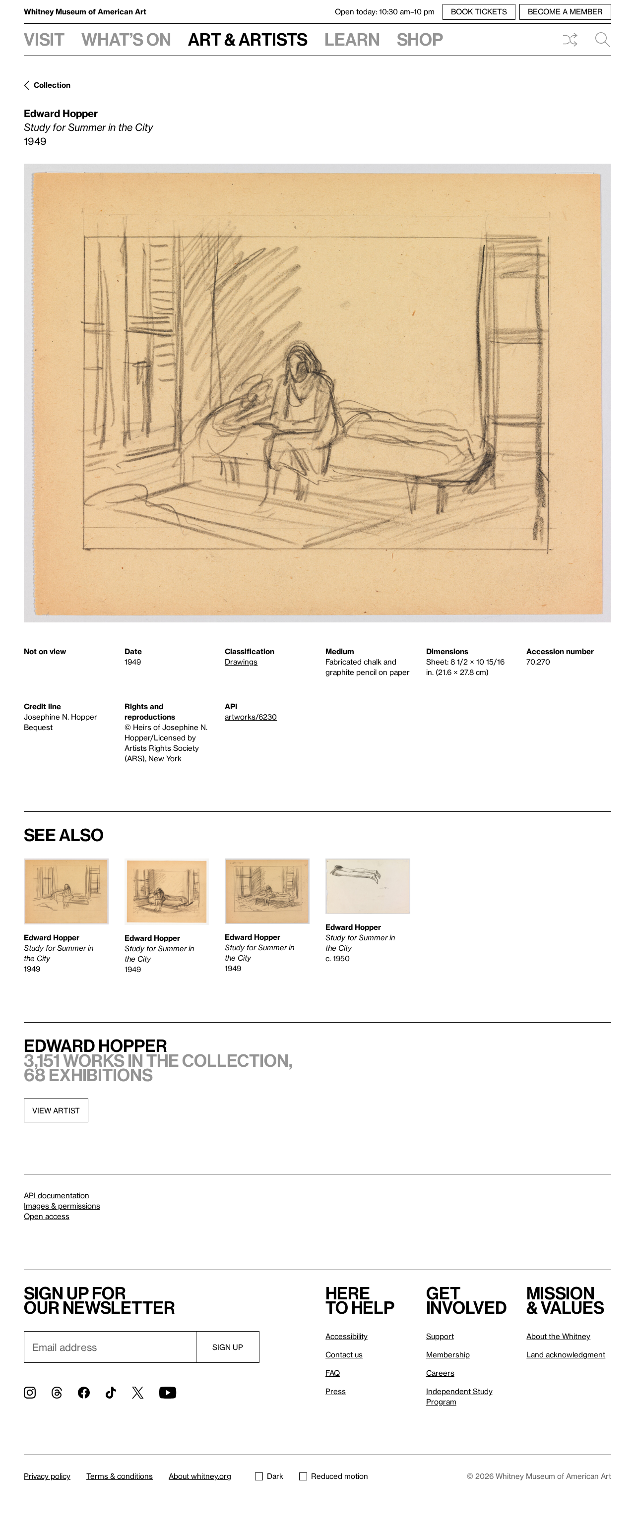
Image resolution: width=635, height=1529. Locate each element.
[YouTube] (167, 1393)
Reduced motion (339, 1475)
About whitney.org (200, 1475)
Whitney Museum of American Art (85, 11)
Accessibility (346, 1336)
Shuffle (570, 40)
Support (440, 1336)
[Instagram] (30, 1393)
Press (335, 1391)
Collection (52, 84)
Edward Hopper (61, 113)
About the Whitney (558, 1336)
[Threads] (57, 1393)
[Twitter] (137, 1393)
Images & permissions (62, 1205)
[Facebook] (84, 1393)
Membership (448, 1354)
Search (598, 40)
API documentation (56, 1195)
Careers (440, 1372)
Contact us (344, 1354)
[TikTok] (111, 1393)
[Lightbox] (317, 393)
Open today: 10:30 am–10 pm (385, 11)
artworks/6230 (251, 716)
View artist (56, 1110)
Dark (275, 1475)
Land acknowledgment (565, 1354)
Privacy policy (47, 1475)
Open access (46, 1216)
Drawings (241, 661)
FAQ (332, 1372)
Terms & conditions (119, 1475)
